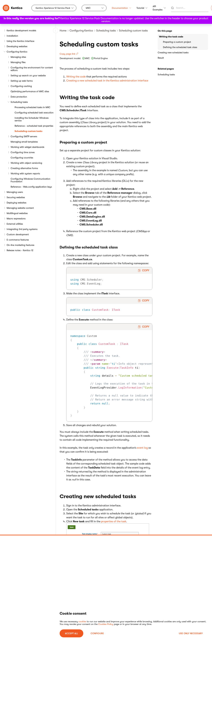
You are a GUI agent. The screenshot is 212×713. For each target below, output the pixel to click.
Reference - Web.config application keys (31, 186)
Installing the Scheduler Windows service (32, 119)
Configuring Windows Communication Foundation (30, 180)
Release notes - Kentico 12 (20, 250)
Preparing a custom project (177, 42)
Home (63, 30)
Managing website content (20, 208)
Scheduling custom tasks (28, 131)
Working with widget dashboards (27, 147)
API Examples (157, 8)
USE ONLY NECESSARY (191, 633)
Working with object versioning (26, 163)
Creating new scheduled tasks (173, 52)
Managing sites (18, 57)
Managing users (15, 192)
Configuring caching (21, 86)
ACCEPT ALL (71, 633)
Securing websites (16, 197)
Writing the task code (171, 36)
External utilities (15, 223)
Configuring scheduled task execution (34, 112)
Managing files (18, 62)
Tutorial (140, 8)
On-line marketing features (20, 245)
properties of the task (113, 521)
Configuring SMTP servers (24, 136)
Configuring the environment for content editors (32, 69)
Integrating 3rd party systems (22, 229)
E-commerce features (18, 239)
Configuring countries (22, 157)
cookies (82, 621)
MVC (88, 8)
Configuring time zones (23, 152)
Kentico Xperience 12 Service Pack (53, 8)
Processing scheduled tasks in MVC (32, 107)
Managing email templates (24, 141)
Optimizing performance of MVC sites (30, 91)
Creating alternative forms (24, 168)
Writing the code (76, 76)
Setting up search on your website (28, 75)
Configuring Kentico (17, 51)
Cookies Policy (105, 624)
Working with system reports (25, 173)
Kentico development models (21, 30)
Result (161, 57)
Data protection (19, 96)
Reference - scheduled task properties (34, 125)
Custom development (18, 234)
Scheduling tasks (19, 102)
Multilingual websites (17, 213)
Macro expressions (16, 218)
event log (142, 447)
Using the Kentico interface (20, 41)
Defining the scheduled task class (180, 47)
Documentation (120, 8)
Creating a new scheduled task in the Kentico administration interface (107, 80)
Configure (97, 633)
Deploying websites (16, 202)
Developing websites (17, 46)
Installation (12, 35)
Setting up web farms (22, 80)
